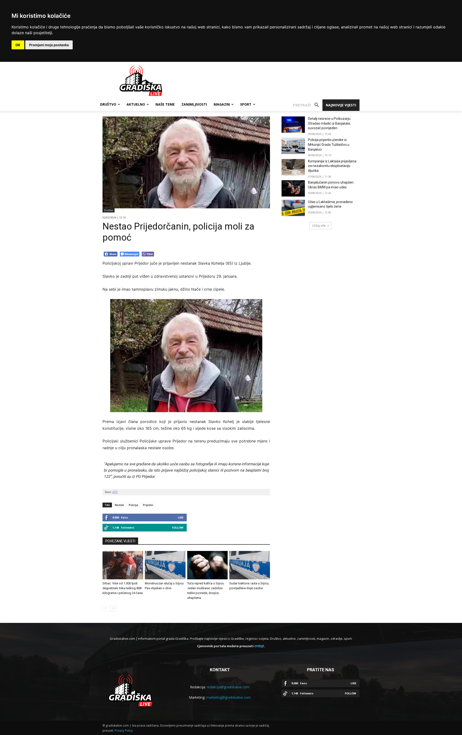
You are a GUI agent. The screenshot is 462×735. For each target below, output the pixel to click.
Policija (133, 505)
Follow (177, 527)
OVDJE (259, 646)
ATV (115, 492)
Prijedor (148, 505)
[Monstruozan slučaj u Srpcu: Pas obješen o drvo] (165, 565)
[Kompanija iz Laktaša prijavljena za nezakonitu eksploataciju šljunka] (293, 167)
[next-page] (113, 608)
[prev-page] (106, 608)
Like (180, 517)
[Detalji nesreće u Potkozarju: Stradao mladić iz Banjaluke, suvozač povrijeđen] (293, 124)
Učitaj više (319, 226)
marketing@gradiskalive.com (228, 697)
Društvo (108, 210)
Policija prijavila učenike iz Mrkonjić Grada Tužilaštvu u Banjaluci (328, 144)
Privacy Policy (124, 731)
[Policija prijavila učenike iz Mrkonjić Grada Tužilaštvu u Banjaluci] (293, 146)
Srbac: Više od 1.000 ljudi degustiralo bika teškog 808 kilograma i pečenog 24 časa (123, 588)
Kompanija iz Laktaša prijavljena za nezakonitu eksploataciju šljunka (332, 166)
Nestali (119, 505)
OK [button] (17, 45)
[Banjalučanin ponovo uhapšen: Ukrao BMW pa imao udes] (293, 188)
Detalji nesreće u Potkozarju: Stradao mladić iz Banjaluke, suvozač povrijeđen (329, 123)
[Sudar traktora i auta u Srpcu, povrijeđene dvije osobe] (249, 565)
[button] (307, 105)
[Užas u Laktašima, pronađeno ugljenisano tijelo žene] (293, 208)
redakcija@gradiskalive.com (228, 687)
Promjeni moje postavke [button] (49, 45)
